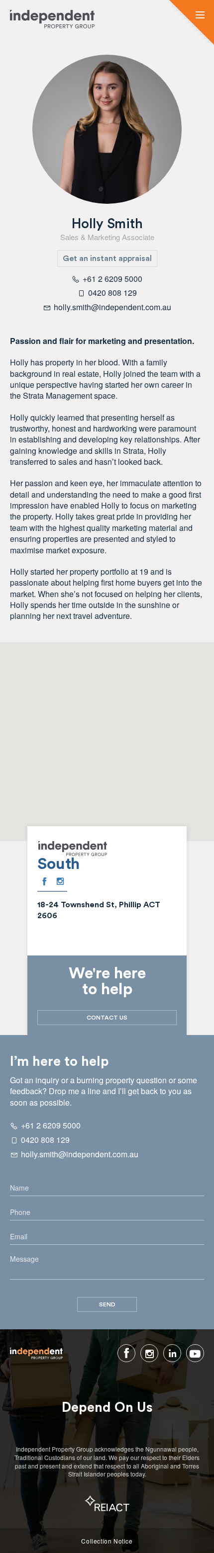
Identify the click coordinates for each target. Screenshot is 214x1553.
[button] (200, 15)
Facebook (44, 881)
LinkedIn (172, 1353)
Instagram (60, 881)
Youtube (195, 1353)
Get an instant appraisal (107, 258)
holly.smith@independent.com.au (79, 1154)
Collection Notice (106, 1541)
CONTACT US (107, 1018)
